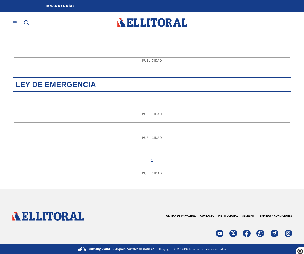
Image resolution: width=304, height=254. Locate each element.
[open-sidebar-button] (15, 22)
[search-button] (26, 22)
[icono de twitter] (233, 233)
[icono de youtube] (219, 233)
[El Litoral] (152, 22)
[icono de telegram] (274, 233)
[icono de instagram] (288, 233)
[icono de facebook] (247, 233)
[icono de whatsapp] (260, 233)
